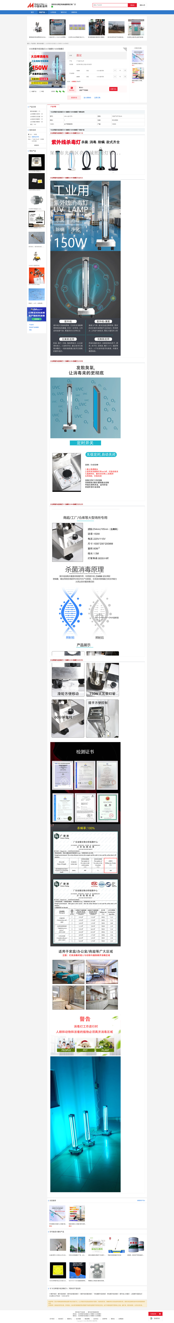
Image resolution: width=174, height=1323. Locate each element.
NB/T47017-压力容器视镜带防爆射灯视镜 (80, 1281)
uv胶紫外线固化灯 (136, 1294)
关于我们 (52, 1319)
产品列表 (33, 43)
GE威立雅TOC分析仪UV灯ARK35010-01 (60, 1255)
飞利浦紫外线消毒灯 (99, 1294)
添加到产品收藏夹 (34, 327)
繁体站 (113, 1319)
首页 (28, 43)
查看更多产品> (141, 1200)
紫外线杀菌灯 (40, 43)
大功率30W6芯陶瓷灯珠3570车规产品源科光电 (81, 37)
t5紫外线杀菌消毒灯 (86, 1294)
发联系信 (74, 98)
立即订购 (97, 98)
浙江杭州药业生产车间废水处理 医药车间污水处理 (121, 37)
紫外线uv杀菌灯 (125, 1294)
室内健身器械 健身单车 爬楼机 (96, 37)
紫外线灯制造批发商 (93, 1312)
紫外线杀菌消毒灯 (73, 1294)
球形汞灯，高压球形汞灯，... (36, 247)
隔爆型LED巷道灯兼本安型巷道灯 (97, 1281)
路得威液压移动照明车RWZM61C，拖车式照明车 (42, 37)
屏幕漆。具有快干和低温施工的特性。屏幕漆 (139, 1255)
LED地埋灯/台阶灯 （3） (37, 114)
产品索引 (31, 325)
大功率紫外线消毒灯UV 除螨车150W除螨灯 (89, 1314)
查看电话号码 (35, 137)
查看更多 (36, 145)
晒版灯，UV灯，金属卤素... (36, 303)
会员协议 (95, 1319)
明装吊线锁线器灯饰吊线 (114, 1255)
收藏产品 (33, 91)
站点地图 (78, 1319)
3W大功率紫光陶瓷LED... (35, 171)
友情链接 (121, 1319)
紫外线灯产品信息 (80, 1312)
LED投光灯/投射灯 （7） (37, 119)
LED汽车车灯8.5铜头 (34, 284)
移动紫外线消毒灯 (113, 1294)
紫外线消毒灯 (62, 1294)
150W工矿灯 (65, 1296)
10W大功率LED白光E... (35, 190)
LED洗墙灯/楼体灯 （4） (37, 122)
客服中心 (69, 1319)
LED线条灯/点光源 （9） (37, 116)
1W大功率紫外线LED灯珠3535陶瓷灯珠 (60, 1281)
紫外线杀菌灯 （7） (35, 111)
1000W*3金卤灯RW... (34, 265)
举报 (42, 91)
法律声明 (104, 1319)
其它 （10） (33, 124)
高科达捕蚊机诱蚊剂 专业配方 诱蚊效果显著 (100, 1255)
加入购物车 (87, 98)
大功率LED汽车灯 (54, 1296)
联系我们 (60, 1319)
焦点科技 (89, 1321)
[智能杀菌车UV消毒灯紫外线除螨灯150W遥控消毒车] (138, 73)
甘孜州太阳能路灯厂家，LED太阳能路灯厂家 (81, 1255)
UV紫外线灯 (53, 1294)
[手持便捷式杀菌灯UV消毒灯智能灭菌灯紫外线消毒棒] (138, 56)
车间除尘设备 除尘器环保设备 (135, 37)
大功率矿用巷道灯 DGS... (35, 209)
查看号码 (113, 89)
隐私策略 (87, 1319)
